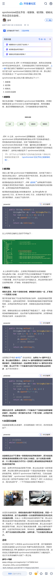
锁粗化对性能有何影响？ (17, 54)
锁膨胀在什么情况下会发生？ (19, 44)
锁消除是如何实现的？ (16, 49)
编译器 (18, 357)
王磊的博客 (25, 30)
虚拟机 (33, 182)
